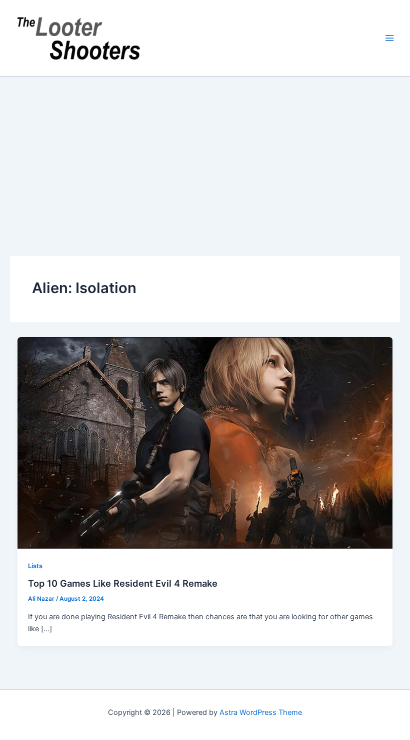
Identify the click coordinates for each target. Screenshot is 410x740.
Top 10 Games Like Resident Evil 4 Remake (123, 583)
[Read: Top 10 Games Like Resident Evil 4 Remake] (205, 442)
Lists (35, 566)
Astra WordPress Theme (261, 712)
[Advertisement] (205, 152)
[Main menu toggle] (389, 38)
